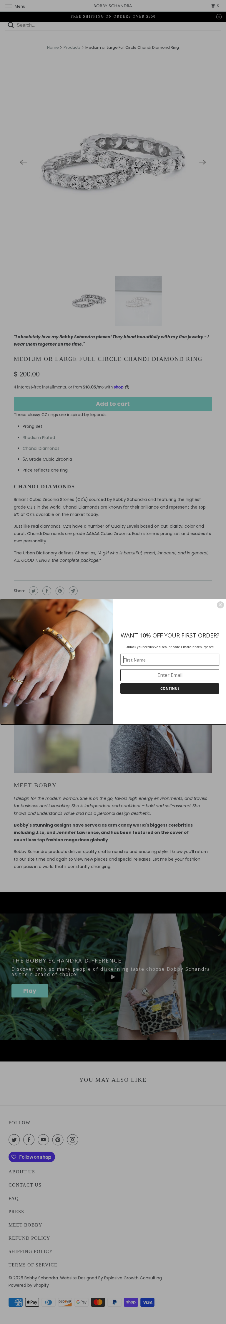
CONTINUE (170, 688)
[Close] (220, 604)
